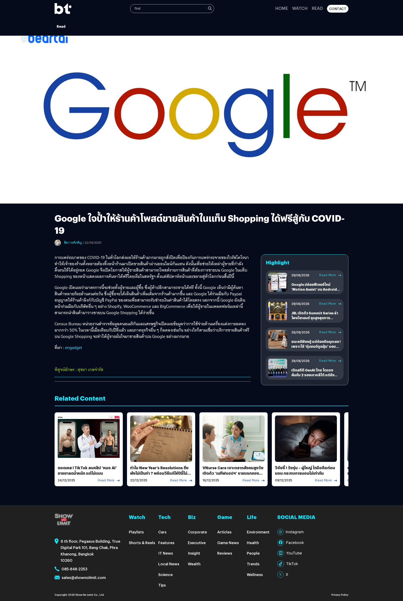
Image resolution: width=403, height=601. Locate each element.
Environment (258, 531)
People (253, 553)
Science (165, 574)
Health (253, 542)
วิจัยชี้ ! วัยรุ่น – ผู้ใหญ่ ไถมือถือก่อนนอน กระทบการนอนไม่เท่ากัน (305, 470)
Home (281, 8)
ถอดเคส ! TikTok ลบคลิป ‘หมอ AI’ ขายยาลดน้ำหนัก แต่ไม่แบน (87, 470)
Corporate (197, 531)
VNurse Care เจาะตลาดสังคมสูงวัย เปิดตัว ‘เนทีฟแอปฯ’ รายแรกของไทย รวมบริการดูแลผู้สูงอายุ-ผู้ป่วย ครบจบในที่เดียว (233, 475)
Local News (168, 563)
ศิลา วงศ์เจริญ (73, 242)
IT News (165, 553)
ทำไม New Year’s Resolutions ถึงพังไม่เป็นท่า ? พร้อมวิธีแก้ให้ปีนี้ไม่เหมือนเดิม (159, 473)
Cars (162, 531)
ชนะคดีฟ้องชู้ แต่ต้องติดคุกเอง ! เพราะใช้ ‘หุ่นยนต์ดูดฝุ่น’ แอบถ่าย (316, 346)
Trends (253, 563)
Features (166, 542)
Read (317, 8)
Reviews (224, 553)
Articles (224, 531)
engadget (73, 347)
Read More (327, 275)
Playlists (136, 531)
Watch (299, 8)
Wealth (194, 563)
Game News (228, 542)
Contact (338, 8)
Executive (197, 542)
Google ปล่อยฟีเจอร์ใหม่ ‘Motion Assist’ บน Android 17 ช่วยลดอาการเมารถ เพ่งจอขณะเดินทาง (314, 291)
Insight (194, 553)
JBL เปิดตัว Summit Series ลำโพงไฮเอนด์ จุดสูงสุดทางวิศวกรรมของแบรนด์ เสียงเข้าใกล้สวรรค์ (315, 320)
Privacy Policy (339, 594)
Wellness (255, 574)
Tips (162, 585)
